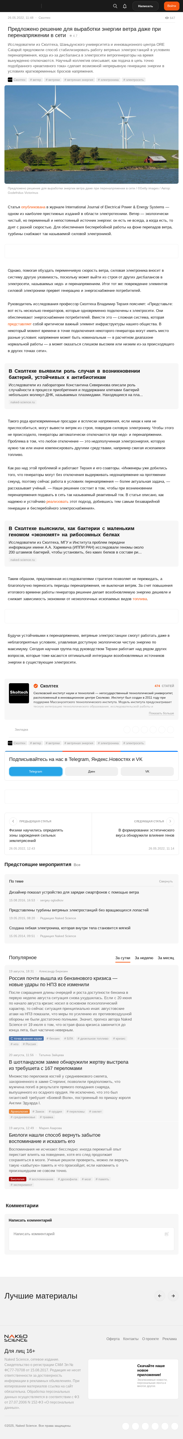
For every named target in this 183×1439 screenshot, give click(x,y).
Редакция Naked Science (58, 918)
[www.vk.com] (135, 1426)
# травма (46, 1117)
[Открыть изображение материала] (91, 134)
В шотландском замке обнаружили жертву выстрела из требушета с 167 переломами (68, 1065)
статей (164, 686)
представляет (20, 324)
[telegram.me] (165, 1426)
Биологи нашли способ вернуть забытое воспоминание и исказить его (54, 1138)
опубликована (33, 207)
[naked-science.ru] (175, 1426)
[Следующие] (173, 1296)
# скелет (95, 1111)
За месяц (166, 958)
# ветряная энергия (78, 79)
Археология (19, 1111)
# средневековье (23, 1117)
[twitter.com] (125, 1426)
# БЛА (68, 1038)
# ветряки (53, 79)
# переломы (76, 1111)
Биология (18, 1179)
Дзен (91, 771)
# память (102, 1179)
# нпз (14, 1044)
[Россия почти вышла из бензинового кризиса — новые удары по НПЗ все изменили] (155, 995)
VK (147, 771)
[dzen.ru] (155, 1426)
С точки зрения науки (26, 1038)
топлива (140, 599)
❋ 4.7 (73, 36)
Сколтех (44, 17)
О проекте (150, 1339)
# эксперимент (21, 1184)
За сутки (122, 958)
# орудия (55, 1111)
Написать (145, 6)
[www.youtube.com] (145, 1426)
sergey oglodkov (51, 900)
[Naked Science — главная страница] (27, 6)
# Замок (38, 1111)
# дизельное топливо (93, 1038)
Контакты (131, 1339)
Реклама (169, 1339)
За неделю (144, 958)
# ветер (35, 79)
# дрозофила (67, 1179)
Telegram (35, 771)
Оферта (113, 1339)
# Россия (29, 1044)
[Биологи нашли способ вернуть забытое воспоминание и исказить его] (155, 1152)
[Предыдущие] (159, 1296)
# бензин (53, 1038)
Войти (171, 6)
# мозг (86, 1179)
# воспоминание (41, 1179)
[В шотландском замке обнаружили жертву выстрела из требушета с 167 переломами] (155, 1079)
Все (77, 865)
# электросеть (133, 79)
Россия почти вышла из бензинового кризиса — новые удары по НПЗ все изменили (63, 981)
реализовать (57, 501)
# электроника (108, 79)
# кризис (119, 1038)
